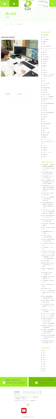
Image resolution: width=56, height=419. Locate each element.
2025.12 (44, 359)
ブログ (44, 68)
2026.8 (44, 350)
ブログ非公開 (45, 56)
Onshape (45, 108)
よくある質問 (45, 39)
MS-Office (45, 85)
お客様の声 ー (46, 147)
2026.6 (44, 355)
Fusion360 (45, 105)
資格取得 (44, 41)
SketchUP (45, 110)
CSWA (44, 43)
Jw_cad (44, 121)
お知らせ (44, 156)
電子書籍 (44, 65)
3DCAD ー (45, 101)
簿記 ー (44, 130)
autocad (44, 63)
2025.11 (44, 361)
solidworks (45, 61)
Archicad (45, 37)
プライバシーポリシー (47, 152)
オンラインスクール (47, 139)
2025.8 (44, 364)
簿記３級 (44, 54)
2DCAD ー (45, 70)
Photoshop (45, 92)
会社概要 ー (45, 150)
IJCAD (44, 81)
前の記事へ (8, 94)
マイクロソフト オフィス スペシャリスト (49, 49)
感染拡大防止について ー (48, 99)
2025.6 (44, 366)
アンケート (45, 145)
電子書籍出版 (45, 59)
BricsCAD (45, 72)
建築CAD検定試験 (46, 123)
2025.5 (44, 368)
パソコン (44, 78)
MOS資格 (45, 90)
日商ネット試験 (46, 94)
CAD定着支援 (45, 35)
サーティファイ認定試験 (48, 96)
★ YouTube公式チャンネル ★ (49, 142)
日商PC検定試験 (46, 87)
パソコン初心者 (46, 83)
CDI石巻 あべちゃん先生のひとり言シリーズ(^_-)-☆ (49, 75)
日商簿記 (44, 137)
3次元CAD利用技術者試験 (48, 103)
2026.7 (44, 353)
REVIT (44, 119)
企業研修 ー (45, 154)
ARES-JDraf (45, 114)
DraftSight (45, 117)
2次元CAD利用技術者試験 (48, 112)
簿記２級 (44, 52)
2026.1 (44, 357)
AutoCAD (45, 125)
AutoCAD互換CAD (46, 46)
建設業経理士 (45, 134)
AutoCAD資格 (46, 128)
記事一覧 (20, 94)
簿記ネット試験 (46, 132)
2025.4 (44, 370)
